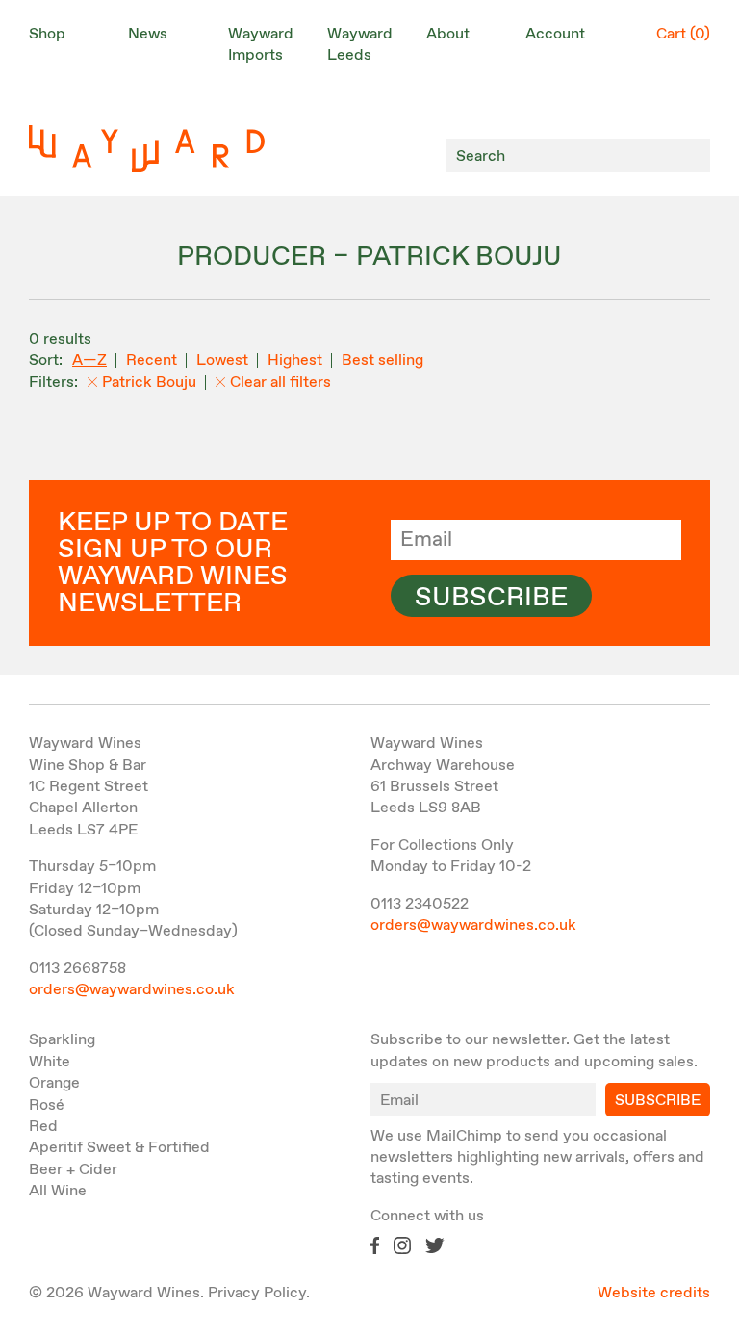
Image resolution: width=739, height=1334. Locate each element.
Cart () (683, 34)
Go (690, 155)
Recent (151, 360)
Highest (295, 360)
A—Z (89, 360)
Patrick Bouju (149, 382)
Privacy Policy (257, 1293)
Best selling (382, 360)
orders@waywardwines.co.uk (132, 990)
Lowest (222, 360)
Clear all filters (280, 382)
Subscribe (491, 597)
